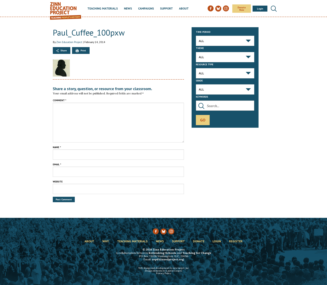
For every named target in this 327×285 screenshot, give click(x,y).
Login (260, 8)
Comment (59, 100)
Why (105, 241)
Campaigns (146, 8)
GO (202, 120)
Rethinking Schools (162, 253)
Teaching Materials (102, 8)
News (128, 8)
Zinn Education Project (69, 42)
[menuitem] (102, 8)
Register (236, 241)
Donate (198, 241)
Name (57, 147)
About (184, 8)
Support (166, 8)
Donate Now (242, 8)
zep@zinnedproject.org (168, 259)
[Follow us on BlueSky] (163, 231)
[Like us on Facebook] (156, 231)
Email (57, 164)
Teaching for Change (196, 253)
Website (58, 181)
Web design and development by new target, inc (163, 268)
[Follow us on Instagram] (171, 231)
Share (63, 50)
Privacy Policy (163, 273)
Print (83, 50)
